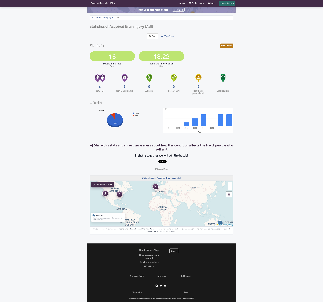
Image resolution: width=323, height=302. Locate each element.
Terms (186, 292)
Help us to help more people (153, 9)
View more (178, 10)
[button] (103, 3)
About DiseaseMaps (149, 250)
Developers (149, 265)
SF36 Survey (227, 45)
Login (212, 3)
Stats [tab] (153, 36)
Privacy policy (137, 292)
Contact (187, 275)
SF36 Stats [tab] (168, 36)
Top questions (137, 275)
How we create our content (149, 257)
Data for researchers (149, 262)
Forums (162, 275)
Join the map (228, 3)
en (174, 251)
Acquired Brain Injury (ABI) (104, 18)
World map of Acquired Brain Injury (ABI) (162, 177)
